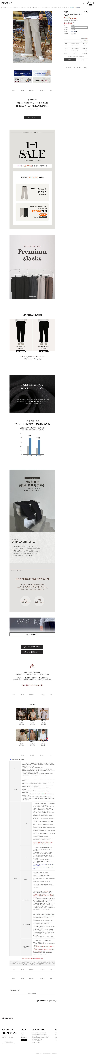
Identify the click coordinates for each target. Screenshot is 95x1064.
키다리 (23, 7)
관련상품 (22, 90)
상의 (30, 7)
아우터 (28, 7)
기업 (55, 1037)
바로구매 (69, 59)
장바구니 (82, 59)
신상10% (10, 7)
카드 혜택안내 (73, 33)
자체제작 (4, 7)
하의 (33, 7)
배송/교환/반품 (31, 90)
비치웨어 (39, 7)
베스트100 (14, 7)
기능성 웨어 (51, 7)
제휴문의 (24, 1039)
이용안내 (22, 1034)
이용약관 (22, 1036)
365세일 (59, 7)
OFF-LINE (67, 7)
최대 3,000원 (73, 31)
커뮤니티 (63, 7)
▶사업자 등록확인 (47, 1036)
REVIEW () (85, 67)
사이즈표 (13, 90)
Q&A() (51, 90)
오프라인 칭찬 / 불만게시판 (8, 1042)
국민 (55, 1036)
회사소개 (22, 1032)
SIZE (74, 67)
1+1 (7, 7)
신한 (55, 1032)
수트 (42, 7)
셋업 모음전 (46, 7)
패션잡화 (55, 7)
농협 (55, 1034)
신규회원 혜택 (77, 7)
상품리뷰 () (42, 90)
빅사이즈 (18, 7)
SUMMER (72, 7)
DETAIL (78, 67)
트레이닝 (35, 7)
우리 (55, 1039)
